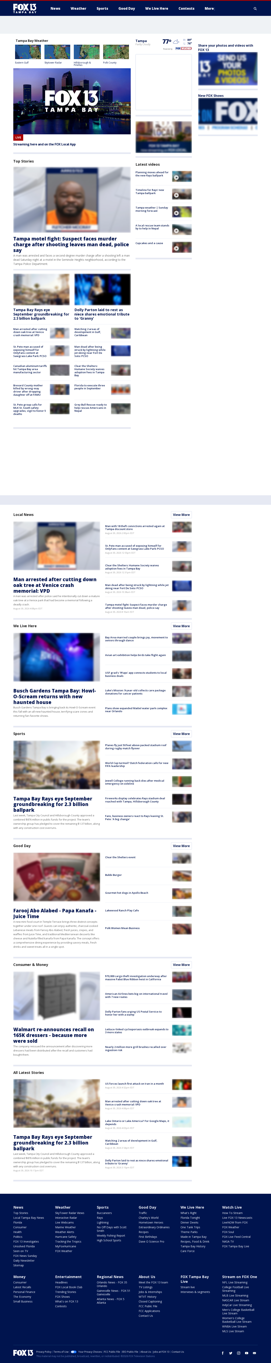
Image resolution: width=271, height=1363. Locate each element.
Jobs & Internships (150, 1292)
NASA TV (228, 1241)
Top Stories (20, 1213)
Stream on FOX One (239, 1276)
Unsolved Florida (24, 1246)
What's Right (189, 1213)
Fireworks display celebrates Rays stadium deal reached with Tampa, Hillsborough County (135, 799)
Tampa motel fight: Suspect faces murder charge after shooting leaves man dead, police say (71, 244)
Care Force (188, 1251)
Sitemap (18, 1265)
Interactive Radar (66, 1218)
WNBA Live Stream (234, 1326)
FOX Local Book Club (68, 1287)
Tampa (141, 41)
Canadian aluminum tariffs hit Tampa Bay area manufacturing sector (30, 369)
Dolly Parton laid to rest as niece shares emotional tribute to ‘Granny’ (102, 314)
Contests (61, 1306)
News (18, 1207)
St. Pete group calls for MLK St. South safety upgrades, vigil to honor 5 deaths (29, 409)
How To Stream (232, 1213)
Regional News (110, 1276)
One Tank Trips (190, 1227)
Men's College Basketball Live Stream (238, 1311)
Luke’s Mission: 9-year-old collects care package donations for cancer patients (135, 692)
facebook (223, 1353)
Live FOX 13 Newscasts (237, 1218)
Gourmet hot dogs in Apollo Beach (126, 893)
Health (17, 1232)
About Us (147, 1276)
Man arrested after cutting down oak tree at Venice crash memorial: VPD (30, 332)
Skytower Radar (53, 62)
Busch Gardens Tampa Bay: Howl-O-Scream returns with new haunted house (54, 696)
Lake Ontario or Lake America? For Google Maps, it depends (137, 1122)
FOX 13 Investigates (26, 1241)
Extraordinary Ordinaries (154, 1227)
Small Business (23, 1301)
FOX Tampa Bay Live (235, 1246)
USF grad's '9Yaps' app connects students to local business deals (136, 674)
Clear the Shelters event (120, 857)
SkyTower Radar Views (69, 1213)
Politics (17, 1237)
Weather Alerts (64, 1232)
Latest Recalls (22, 1287)
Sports (19, 733)
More (209, 8)
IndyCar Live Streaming (237, 1305)
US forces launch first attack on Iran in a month (134, 1083)
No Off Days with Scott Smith (112, 1229)
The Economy (22, 1297)
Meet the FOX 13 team (153, 1282)
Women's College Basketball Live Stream (237, 1320)
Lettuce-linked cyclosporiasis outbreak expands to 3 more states (136, 1030)
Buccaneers (104, 1213)
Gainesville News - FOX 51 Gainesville (113, 1292)
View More (181, 515)
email (254, 1353)
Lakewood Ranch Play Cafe (122, 910)
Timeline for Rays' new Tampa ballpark (150, 191)
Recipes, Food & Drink (195, 1241)
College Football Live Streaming (235, 1289)
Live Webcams (64, 1222)
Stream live (188, 1287)
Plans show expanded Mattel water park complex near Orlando (136, 709)
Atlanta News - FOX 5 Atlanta (110, 1300)
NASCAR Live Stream (235, 1300)
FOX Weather (63, 1251)
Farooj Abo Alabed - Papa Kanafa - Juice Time (54, 913)
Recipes (144, 1232)
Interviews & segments (195, 1292)
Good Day (22, 845)
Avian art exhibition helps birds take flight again (135, 655)
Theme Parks (189, 1232)
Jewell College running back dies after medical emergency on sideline (134, 782)
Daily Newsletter (24, 1260)
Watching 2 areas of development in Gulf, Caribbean (87, 332)
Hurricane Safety (65, 1237)
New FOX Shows (211, 95)
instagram (238, 1353)
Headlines (61, 1282)
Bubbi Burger (113, 875)
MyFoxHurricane (65, 1246)
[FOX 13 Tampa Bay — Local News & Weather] (26, 8)
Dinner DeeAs (189, 1222)
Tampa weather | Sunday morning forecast (152, 209)
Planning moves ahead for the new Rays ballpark (152, 173)
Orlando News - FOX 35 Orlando (112, 1284)
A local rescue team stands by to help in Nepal (152, 227)
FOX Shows (62, 1297)
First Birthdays (148, 1237)
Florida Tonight (190, 1218)
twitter (231, 1353)
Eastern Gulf (22, 62)
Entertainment (68, 1276)
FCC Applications (149, 1311)
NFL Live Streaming (234, 1282)
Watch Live (232, 1207)
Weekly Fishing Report (111, 1235)
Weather (63, 1207)
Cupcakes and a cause (149, 243)
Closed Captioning (150, 1301)
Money (19, 1276)
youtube (246, 1353)
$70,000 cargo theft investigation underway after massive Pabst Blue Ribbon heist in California (136, 977)
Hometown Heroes (151, 1222)
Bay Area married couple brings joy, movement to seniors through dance (136, 639)
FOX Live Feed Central (236, 1237)
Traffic (143, 1213)
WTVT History (147, 1297)
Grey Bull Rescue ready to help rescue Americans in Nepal (90, 408)
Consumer (20, 1227)
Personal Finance (24, 1292)
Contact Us (146, 1316)
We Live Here (25, 625)
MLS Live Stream (233, 1331)
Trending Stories (65, 1292)
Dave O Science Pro (151, 1241)
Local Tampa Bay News (28, 1218)
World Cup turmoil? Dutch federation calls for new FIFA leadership (136, 764)
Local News (23, 514)
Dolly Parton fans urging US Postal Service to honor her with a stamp (133, 1013)
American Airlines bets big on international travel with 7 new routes (136, 995)
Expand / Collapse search (255, 9)
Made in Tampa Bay (194, 1237)
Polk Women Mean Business (122, 928)
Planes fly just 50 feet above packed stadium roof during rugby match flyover (135, 746)
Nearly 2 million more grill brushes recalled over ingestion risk (135, 1048)
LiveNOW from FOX (235, 1222)
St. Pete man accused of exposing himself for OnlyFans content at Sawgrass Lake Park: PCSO (29, 351)
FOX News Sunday (25, 1256)
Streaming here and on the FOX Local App (44, 144)
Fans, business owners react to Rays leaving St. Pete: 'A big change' (134, 817)
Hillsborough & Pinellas (82, 64)
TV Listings (146, 1287)
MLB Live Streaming (235, 1295)
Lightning (103, 1222)
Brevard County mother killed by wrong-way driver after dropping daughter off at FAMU (28, 390)
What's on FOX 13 (66, 1301)
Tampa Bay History (193, 1246)
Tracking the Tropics (68, 1241)
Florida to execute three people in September (89, 387)
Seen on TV (20, 1251)
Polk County (109, 62)
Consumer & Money (30, 964)
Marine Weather (65, 1227)
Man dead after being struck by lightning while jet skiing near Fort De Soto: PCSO (90, 351)
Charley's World (149, 1218)
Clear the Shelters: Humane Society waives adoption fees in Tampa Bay (89, 370)
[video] (182, 176)
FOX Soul (228, 1232)
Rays (100, 1218)
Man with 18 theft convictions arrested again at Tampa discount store (135, 527)
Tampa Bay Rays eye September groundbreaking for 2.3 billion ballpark (41, 314)
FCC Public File (148, 1306)
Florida (17, 1222)
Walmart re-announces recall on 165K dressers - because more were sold (53, 1035)
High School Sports (109, 1240)
